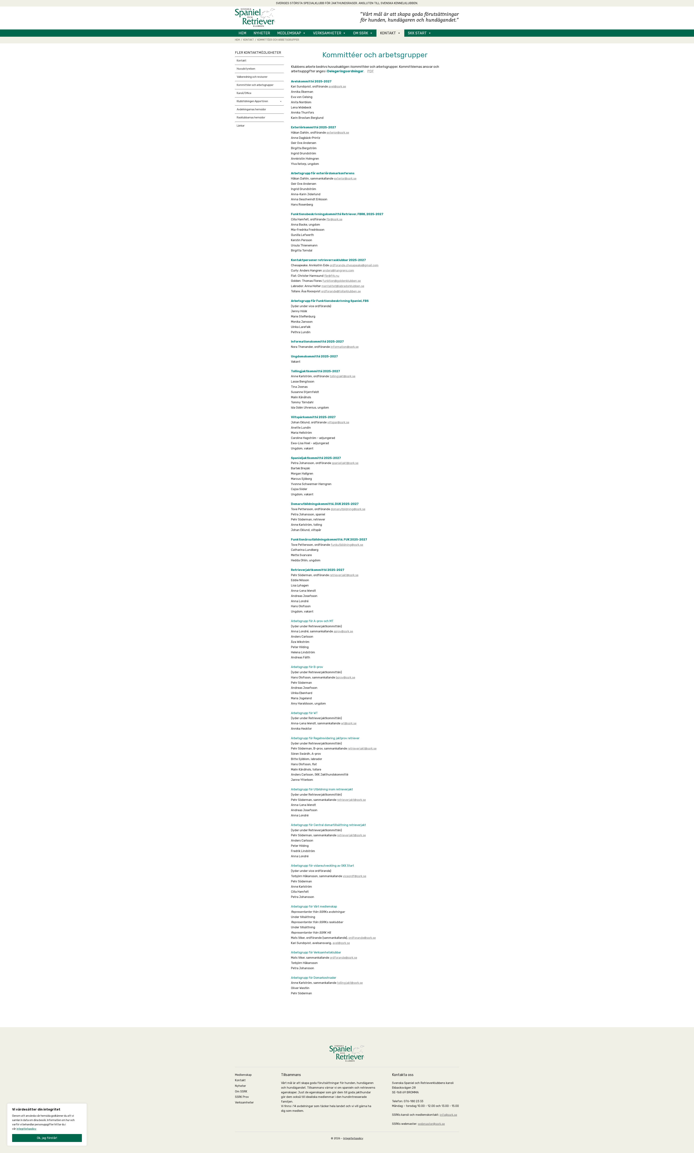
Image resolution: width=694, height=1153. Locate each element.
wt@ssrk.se (348, 723)
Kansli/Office (244, 93)
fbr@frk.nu (331, 275)
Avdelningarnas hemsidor (251, 109)
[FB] (452, 33)
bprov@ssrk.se (345, 677)
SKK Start (417, 33)
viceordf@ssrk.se (354, 876)
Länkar (241, 125)
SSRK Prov (242, 1097)
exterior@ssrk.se (338, 132)
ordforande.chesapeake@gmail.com (354, 265)
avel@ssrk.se (337, 86)
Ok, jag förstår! (47, 1138)
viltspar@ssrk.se (338, 422)
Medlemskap (289, 33)
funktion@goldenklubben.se (341, 281)
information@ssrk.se (345, 347)
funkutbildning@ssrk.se (347, 544)
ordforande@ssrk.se (362, 938)
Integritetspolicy (353, 1138)
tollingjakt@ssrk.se (342, 376)
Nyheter (262, 33)
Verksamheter (327, 33)
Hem (242, 33)
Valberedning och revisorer (252, 76)
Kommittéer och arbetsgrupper (255, 85)
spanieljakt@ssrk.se (345, 463)
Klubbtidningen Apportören (252, 101)
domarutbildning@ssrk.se (348, 509)
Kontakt (388, 33)
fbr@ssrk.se (334, 219)
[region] (47, 1124)
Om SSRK (360, 33)
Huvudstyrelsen (246, 68)
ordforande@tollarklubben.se (341, 291)
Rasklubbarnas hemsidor (251, 117)
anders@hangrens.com (338, 270)
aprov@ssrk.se (343, 631)
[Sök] (441, 33)
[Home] (255, 17)
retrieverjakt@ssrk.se (344, 575)
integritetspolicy (26, 1128)
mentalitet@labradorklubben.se (343, 286)
